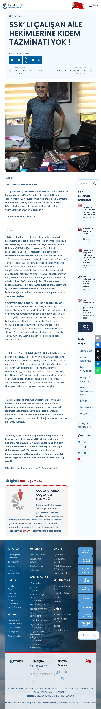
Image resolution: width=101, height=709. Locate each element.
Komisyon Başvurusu (34, 646)
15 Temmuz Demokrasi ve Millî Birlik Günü (88, 232)
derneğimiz (86, 350)
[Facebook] (80, 441)
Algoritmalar (14, 635)
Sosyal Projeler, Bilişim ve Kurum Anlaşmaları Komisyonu (37, 636)
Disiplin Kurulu (36, 566)
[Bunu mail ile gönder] (12, 60)
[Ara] (94, 184)
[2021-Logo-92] (13, 5)
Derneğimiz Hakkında (14, 556)
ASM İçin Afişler (61, 593)
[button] (94, 5)
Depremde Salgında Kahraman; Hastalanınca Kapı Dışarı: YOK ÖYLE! (89, 256)
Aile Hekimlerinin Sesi (62, 588)
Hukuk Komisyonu (38, 620)
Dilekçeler (13, 631)
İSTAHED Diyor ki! (62, 614)
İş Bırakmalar (14, 627)
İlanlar (57, 625)
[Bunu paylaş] (19, 60)
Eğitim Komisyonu (35, 614)
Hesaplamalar (61, 630)
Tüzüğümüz (14, 561)
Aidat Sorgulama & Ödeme (62, 567)
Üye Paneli (59, 554)
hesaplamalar (86, 407)
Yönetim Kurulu (37, 554)
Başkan (11, 566)
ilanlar (83, 400)
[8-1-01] (77, 5)
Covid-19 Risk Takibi (60, 620)
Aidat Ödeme (15, 607)
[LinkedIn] (86, 453)
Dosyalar (58, 597)
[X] (86, 444)
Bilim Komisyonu (37, 604)
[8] (84, 661)
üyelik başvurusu (85, 359)
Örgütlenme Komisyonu (35, 626)
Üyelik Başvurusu (13, 588)
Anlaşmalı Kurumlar (13, 595)
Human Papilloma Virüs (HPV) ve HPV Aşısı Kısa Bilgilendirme (89, 210)
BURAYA (27, 531)
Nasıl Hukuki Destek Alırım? (15, 622)
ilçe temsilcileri (86, 369)
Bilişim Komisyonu (38, 608)
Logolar (57, 601)
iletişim (83, 413)
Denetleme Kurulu (35, 560)
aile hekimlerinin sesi (86, 391)
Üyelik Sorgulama (13, 602)
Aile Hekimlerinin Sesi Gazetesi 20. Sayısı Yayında (88, 306)
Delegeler (34, 570)
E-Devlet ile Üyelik (60, 560)
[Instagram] (80, 453)
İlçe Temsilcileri (13, 572)
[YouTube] (80, 459)
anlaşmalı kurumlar (85, 379)
